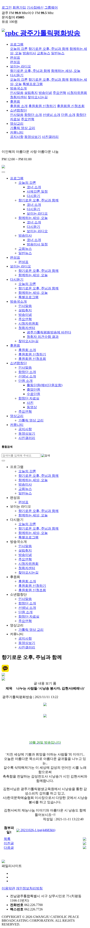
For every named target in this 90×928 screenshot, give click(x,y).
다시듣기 (16, 75)
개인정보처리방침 (29, 888)
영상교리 (16, 123)
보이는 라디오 (20, 66)
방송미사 (29, 53)
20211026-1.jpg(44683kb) (37, 830)
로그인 (7, 7)
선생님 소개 (51, 115)
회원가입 (19, 7)
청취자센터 (18, 97)
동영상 (32, 407)
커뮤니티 (16, 132)
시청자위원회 (77, 93)
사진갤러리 (50, 137)
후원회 (15, 101)
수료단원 (33, 394)
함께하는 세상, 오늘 (65, 71)
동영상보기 (32, 137)
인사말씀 (16, 93)
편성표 (15, 57)
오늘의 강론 (19, 49)
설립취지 (31, 93)
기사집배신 (35, 7)
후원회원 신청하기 (42, 106)
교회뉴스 (43, 53)
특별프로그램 (33, 84)
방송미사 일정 (37, 244)
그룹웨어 (51, 7)
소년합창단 (18, 110)
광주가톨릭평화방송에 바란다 (49, 332)
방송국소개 (18, 88)
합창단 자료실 (28, 398)
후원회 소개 (19, 106)
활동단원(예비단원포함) (44, 385)
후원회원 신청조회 (71, 106)
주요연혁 (59, 93)
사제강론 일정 (37, 191)
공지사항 (16, 137)
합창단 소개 (33, 115)
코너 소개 (34, 187)
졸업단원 (33, 389)
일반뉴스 (57, 53)
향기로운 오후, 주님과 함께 (48, 49)
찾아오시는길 (38, 97)
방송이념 (45, 93)
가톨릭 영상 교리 (22, 128)
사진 (30, 402)
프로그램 (16, 44)
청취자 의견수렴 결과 (43, 336)
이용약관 (8, 888)
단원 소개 (68, 115)
